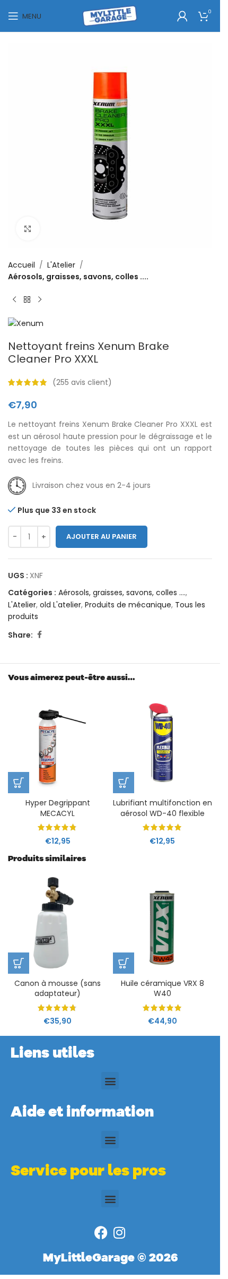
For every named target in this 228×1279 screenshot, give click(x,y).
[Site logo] (110, 15)
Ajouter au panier (101, 536)
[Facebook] (101, 1232)
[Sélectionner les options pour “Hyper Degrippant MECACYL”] (18, 782)
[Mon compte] (182, 16)
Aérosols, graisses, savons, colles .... (78, 276)
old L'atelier (60, 604)
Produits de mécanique (128, 604)
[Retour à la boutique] (27, 300)
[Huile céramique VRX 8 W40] (163, 924)
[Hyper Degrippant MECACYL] (58, 743)
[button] (18, 963)
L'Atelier (61, 265)
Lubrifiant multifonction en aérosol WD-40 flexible (162, 808)
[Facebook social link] (39, 635)
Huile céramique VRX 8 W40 (162, 988)
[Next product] (39, 300)
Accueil (21, 265)
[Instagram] (119, 1232)
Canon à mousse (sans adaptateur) (57, 988)
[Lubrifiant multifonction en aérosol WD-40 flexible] (163, 743)
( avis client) (82, 382)
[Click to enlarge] (28, 229)
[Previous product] (14, 300)
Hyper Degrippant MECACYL (57, 808)
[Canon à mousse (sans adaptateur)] (58, 924)
